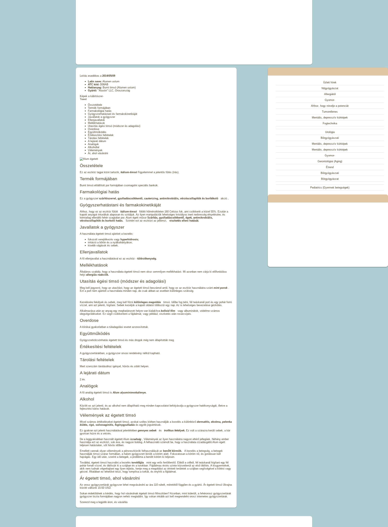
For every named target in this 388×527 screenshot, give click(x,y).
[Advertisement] (148, 32)
